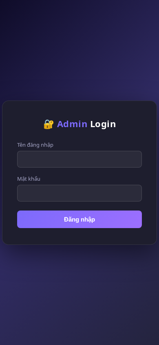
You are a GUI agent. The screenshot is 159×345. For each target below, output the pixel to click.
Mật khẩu (28, 178)
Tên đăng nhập (35, 144)
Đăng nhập (79, 219)
